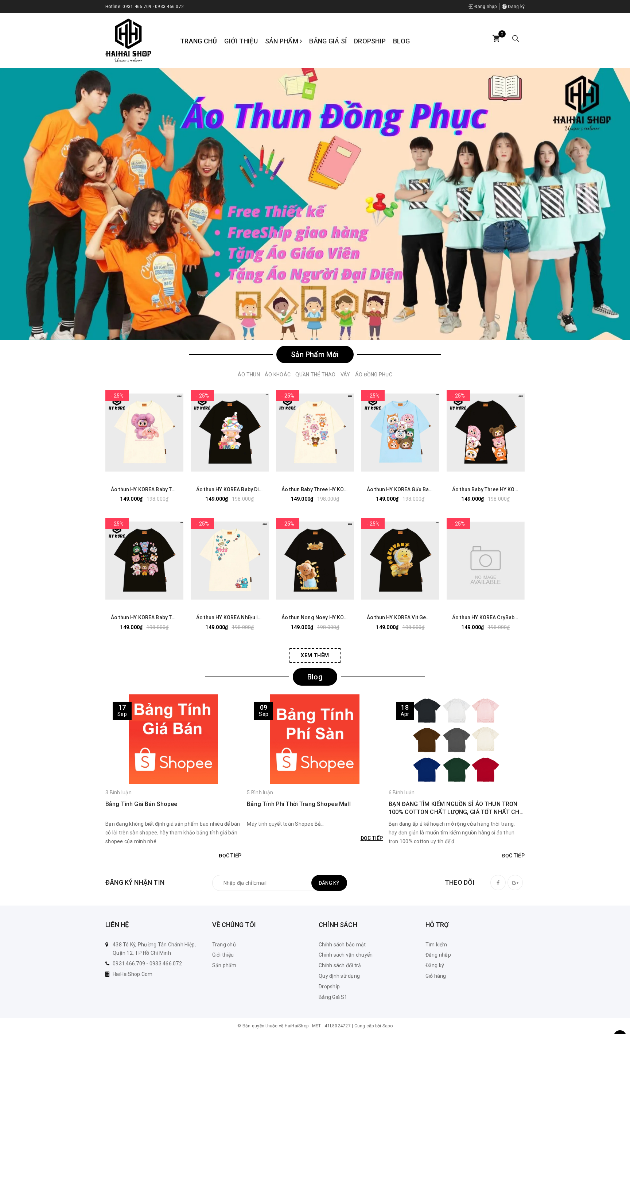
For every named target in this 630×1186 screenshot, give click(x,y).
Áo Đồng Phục (373, 374)
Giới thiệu (241, 41)
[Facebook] (498, 882)
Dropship (370, 41)
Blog (401, 41)
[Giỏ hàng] (496, 39)
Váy (345, 374)
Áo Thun (249, 374)
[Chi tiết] (117, 433)
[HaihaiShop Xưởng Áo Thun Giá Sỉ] (128, 40)
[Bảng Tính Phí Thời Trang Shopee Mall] (315, 739)
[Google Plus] (515, 882)
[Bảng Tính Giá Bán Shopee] (173, 739)
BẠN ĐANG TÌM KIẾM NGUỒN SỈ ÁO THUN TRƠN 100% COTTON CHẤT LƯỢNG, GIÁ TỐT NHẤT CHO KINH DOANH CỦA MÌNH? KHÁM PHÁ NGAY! (456, 808)
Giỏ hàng (435, 976)
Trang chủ (198, 41)
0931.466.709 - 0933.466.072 (153, 6)
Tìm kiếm (436, 944)
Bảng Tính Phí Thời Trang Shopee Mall (298, 804)
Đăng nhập (485, 6)
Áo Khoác (278, 374)
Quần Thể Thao (315, 374)
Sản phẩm (282, 41)
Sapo (387, 1025)
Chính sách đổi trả (340, 965)
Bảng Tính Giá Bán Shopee (141, 804)
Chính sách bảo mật (342, 944)
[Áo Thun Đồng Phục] (315, 204)
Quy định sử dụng (339, 976)
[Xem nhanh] (171, 433)
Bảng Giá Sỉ (328, 41)
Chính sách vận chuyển (346, 955)
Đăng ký (516, 6)
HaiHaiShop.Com (133, 974)
